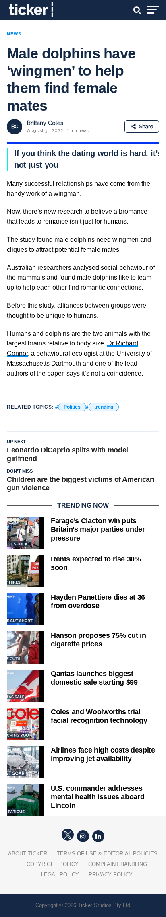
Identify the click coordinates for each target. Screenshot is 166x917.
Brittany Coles (45, 123)
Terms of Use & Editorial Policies (107, 854)
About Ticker (27, 854)
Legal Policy (60, 875)
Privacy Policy (111, 875)
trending (103, 407)
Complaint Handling (117, 864)
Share (146, 126)
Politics (72, 407)
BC (14, 126)
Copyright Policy (53, 864)
